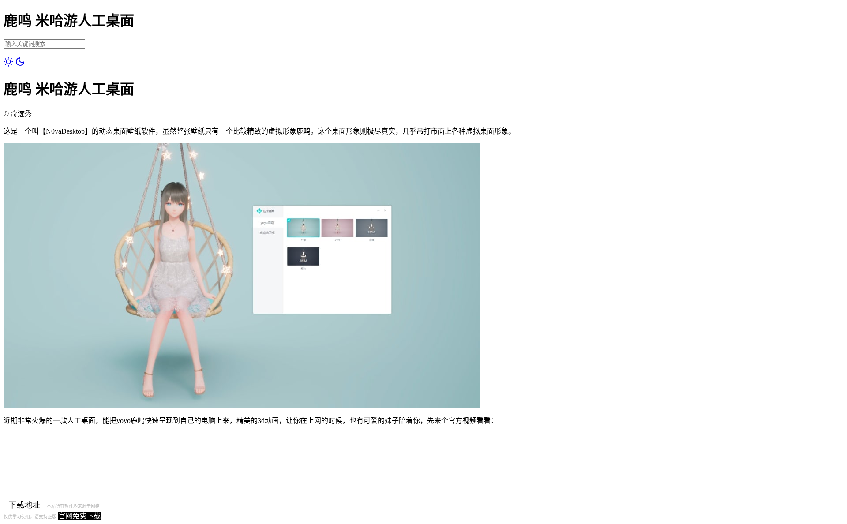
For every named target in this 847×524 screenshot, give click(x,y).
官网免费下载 (79, 516)
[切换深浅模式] (14, 64)
